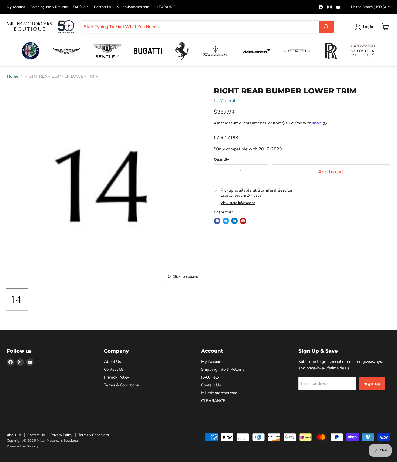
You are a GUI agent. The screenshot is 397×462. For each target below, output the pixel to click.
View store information (238, 203)
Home (13, 76)
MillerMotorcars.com (133, 7)
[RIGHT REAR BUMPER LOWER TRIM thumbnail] (17, 299)
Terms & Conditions (121, 385)
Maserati (228, 101)
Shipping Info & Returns (49, 7)
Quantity (221, 159)
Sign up (372, 383)
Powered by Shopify (23, 446)
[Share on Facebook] (217, 221)
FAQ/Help (81, 7)
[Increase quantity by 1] (261, 171)
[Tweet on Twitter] (226, 221)
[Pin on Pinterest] (243, 221)
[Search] (326, 27)
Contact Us (102, 7)
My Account (16, 7)
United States (368, 7)
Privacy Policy (116, 377)
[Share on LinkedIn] (234, 221)
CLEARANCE (165, 7)
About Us (112, 361)
